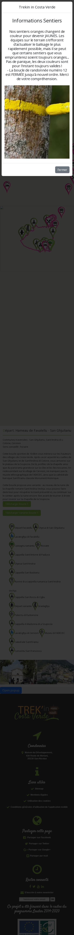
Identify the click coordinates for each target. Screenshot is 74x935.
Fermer (62, 170)
